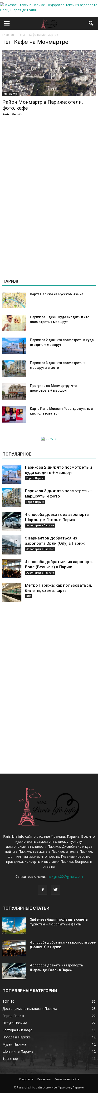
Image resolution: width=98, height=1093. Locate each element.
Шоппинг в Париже (17, 1051)
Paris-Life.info (12, 114)
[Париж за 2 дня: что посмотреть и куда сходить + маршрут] (14, 346)
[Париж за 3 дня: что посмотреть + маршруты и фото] (14, 368)
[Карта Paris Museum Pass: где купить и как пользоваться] (14, 414)
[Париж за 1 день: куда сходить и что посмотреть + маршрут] (14, 323)
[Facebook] (42, 890)
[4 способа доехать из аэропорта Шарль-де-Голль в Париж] (11, 521)
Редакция (44, 1079)
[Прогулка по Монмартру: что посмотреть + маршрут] (14, 391)
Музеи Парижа (14, 1044)
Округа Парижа (14, 1023)
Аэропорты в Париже (40, 525)
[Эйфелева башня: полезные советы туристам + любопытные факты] (14, 925)
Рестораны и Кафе (17, 1030)
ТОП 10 (8, 1001)
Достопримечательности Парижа (29, 1008)
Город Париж (35, 478)
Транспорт (11, 1058)
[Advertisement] (49, 195)
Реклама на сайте (66, 1079)
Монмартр (10, 94)
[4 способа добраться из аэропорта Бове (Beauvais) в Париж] (11, 568)
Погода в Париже (16, 1037)
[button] (91, 23)
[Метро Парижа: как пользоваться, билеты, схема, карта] (11, 592)
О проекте (26, 1079)
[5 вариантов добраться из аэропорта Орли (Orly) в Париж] (11, 544)
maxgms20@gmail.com (65, 876)
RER (28, 596)
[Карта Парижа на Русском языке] (14, 300)
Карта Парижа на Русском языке (56, 294)
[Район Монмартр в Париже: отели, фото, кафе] (49, 73)
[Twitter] (55, 890)
